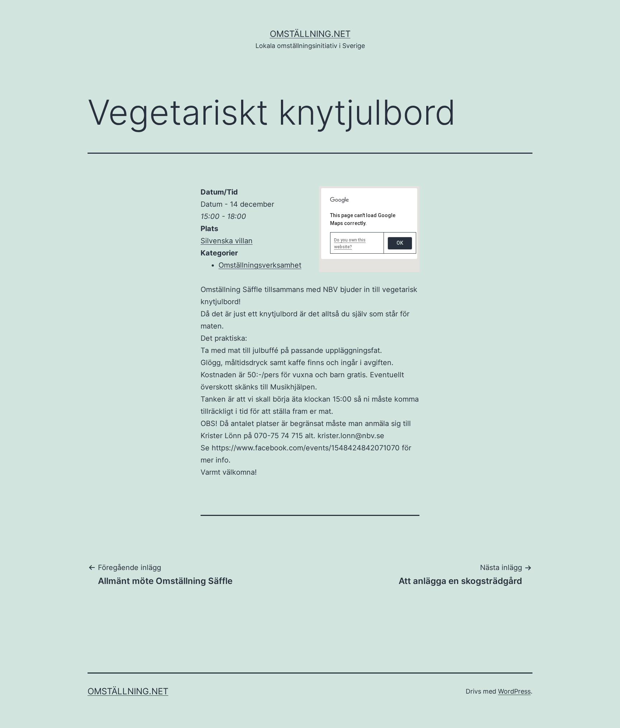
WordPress (514, 691)
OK (399, 243)
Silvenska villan (227, 240)
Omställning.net (310, 34)
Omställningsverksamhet (260, 265)
